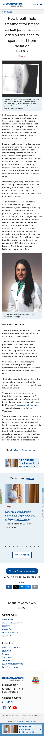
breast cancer (28, 450)
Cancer (17, 450)
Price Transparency (10, 667)
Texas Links (7, 657)
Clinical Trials (7, 629)
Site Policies (7, 660)
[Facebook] (4, 708)
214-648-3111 (8, 702)
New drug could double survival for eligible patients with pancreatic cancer (27, 463)
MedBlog (8, 12)
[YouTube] (15, 708)
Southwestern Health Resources (26, 721)
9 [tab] (38, 546)
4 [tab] (17, 546)
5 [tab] (22, 546)
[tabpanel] (22, 506)
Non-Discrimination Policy (12, 664)
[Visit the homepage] (13, 4)
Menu (36, 4)
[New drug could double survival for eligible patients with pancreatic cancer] (22, 493)
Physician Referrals (10, 632)
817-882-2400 (33, 577)
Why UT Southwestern (11, 647)
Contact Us (6, 635)
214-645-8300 (17, 577)
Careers (5, 654)
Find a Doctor (7, 619)
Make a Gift (6, 651)
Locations (6, 626)
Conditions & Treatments (12, 622)
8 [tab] (34, 546)
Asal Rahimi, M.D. (29, 405)
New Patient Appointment (23, 571)
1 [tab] (5, 546)
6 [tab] (26, 546)
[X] (9, 708)
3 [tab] (13, 546)
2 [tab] (9, 546)
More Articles (22, 554)
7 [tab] (30, 546)
